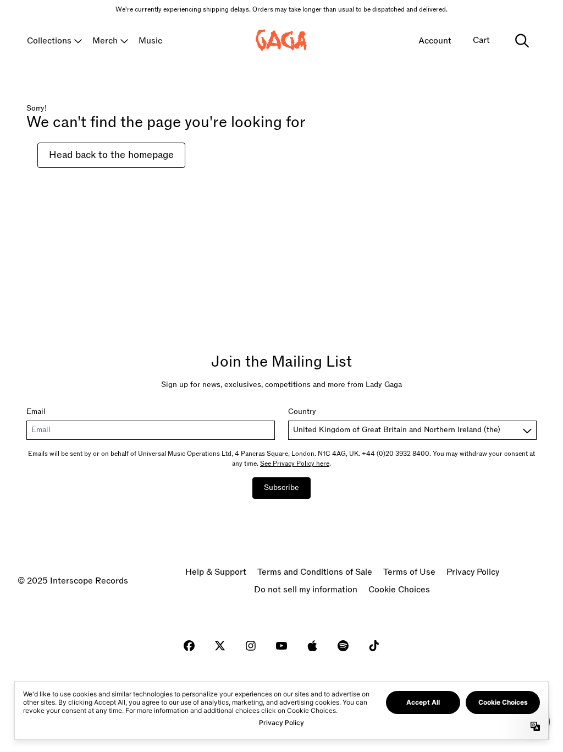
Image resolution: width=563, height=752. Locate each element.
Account (434, 41)
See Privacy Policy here (294, 463)
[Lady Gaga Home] (281, 40)
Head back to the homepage (111, 155)
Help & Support (215, 572)
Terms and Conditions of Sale (314, 572)
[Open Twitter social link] (219, 645)
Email (36, 411)
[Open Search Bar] (521, 40)
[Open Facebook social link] (189, 645)
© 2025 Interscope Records (73, 581)
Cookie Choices (399, 590)
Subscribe (281, 487)
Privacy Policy (472, 572)
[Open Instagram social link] (250, 645)
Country (302, 411)
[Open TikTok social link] (373, 645)
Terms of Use (409, 572)
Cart (481, 40)
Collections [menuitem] (49, 41)
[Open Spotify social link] (343, 645)
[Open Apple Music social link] (312, 645)
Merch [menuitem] (105, 41)
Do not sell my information (305, 590)
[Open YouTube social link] (281, 645)
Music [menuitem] (150, 41)
